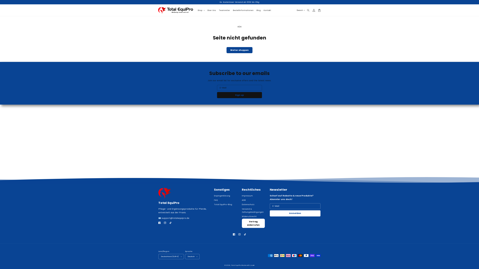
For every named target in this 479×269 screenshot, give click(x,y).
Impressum (247, 196)
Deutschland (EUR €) (170, 256)
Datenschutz (248, 204)
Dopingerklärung (222, 196)
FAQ (216, 200)
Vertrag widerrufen (253, 223)
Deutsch (191, 256)
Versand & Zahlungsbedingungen (253, 210)
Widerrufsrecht (249, 216)
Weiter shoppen (239, 50)
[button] (308, 10)
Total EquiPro (236, 265)
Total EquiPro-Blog (223, 204)
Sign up (239, 95)
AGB (244, 200)
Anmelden (295, 213)
